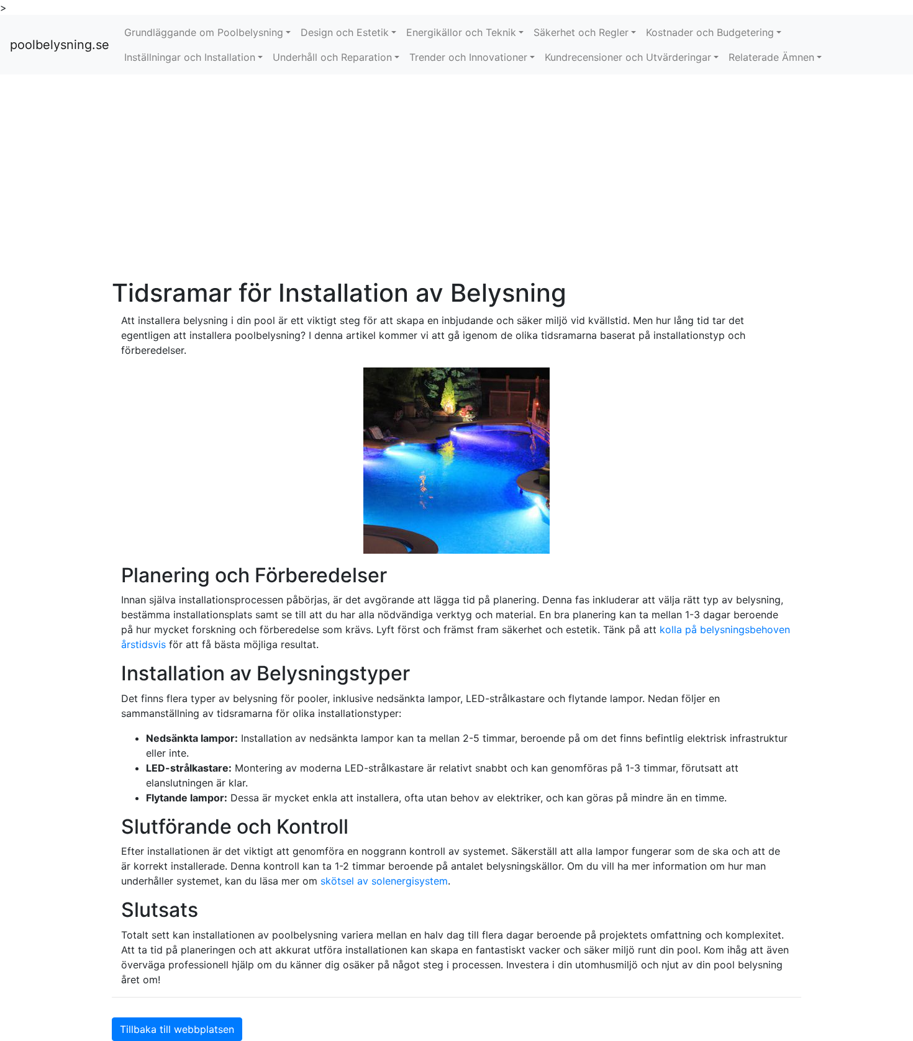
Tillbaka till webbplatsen (177, 1029)
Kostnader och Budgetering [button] (710, 32)
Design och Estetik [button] (345, 32)
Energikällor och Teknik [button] (461, 32)
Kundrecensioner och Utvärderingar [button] (628, 57)
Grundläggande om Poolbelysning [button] (203, 32)
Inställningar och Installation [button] (189, 57)
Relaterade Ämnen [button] (771, 57)
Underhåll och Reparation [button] (332, 57)
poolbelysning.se (59, 44)
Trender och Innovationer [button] (468, 57)
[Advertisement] (456, 176)
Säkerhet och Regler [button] (581, 32)
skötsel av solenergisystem (384, 881)
